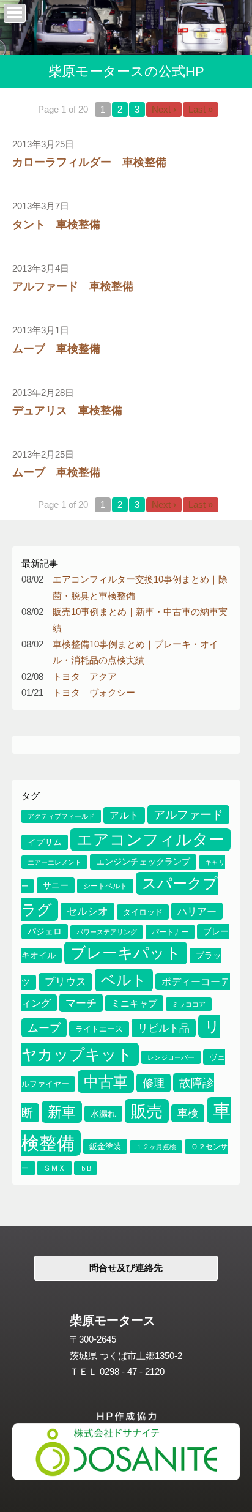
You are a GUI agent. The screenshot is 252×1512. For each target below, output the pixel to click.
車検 (187, 1113)
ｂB (85, 1168)
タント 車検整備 (56, 224)
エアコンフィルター (150, 839)
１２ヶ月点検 (156, 1146)
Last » (200, 109)
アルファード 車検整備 (72, 286)
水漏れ (103, 1114)
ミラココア (189, 1004)
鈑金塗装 (105, 1146)
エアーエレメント (54, 862)
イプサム (45, 842)
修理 (154, 1083)
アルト (124, 815)
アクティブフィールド (61, 816)
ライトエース (99, 1028)
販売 (147, 1111)
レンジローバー (171, 1057)
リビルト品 (164, 1028)
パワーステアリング (106, 932)
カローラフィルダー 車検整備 (89, 161)
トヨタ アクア (85, 677)
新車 (62, 1112)
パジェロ (45, 931)
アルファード (188, 814)
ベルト (124, 980)
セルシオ (87, 911)
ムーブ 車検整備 (56, 348)
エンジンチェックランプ (143, 861)
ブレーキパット (125, 953)
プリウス (65, 982)
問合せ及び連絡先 (126, 1268)
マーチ (81, 1003)
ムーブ (44, 1027)
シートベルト (105, 886)
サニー (56, 885)
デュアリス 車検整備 (67, 410)
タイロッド (143, 912)
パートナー (170, 932)
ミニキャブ (134, 1003)
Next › (164, 109)
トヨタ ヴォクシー (94, 693)
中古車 (106, 1081)
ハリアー (197, 911)
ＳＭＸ (54, 1168)
